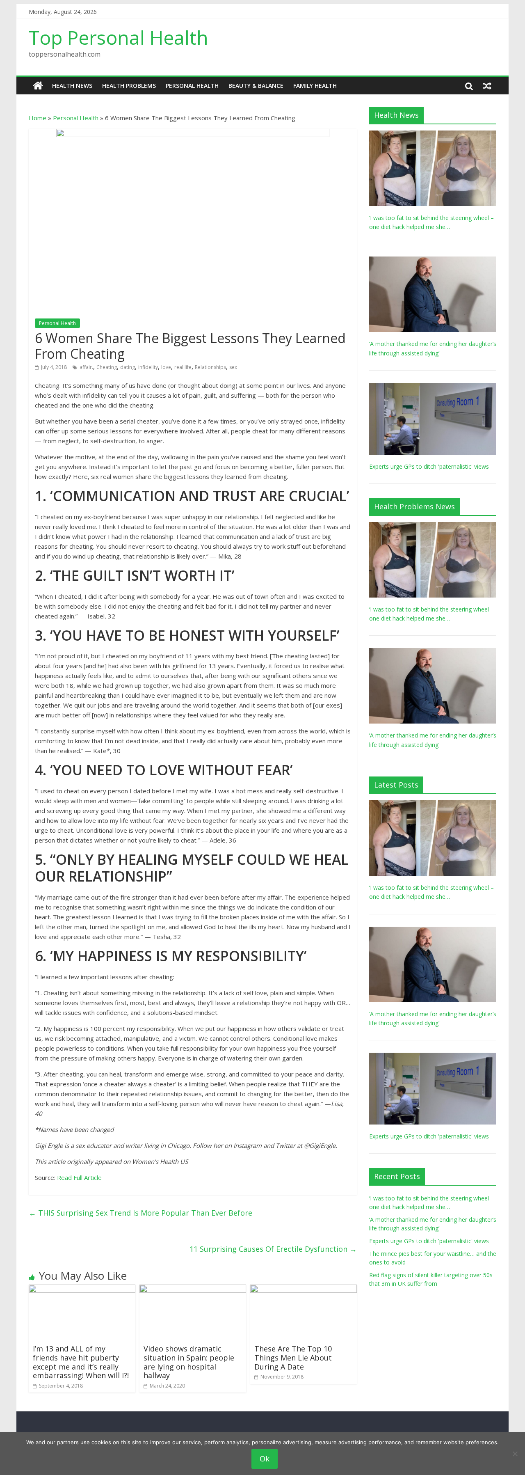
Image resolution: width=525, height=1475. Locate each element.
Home (37, 118)
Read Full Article (79, 1177)
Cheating (106, 367)
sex (233, 367)
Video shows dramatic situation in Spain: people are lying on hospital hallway (189, 1362)
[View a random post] (487, 85)
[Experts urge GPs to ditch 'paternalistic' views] (432, 387)
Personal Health (192, 85)
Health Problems (129, 85)
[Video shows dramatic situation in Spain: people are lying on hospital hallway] (192, 1289)
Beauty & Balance (255, 85)
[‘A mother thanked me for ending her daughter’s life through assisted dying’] (432, 261)
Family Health (315, 85)
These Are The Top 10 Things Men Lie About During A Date (293, 1357)
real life (183, 367)
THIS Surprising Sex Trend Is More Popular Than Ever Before (140, 1213)
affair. (86, 367)
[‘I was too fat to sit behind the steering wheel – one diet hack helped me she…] (432, 135)
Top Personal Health (118, 37)
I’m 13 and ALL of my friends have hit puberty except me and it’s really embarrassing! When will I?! (81, 1362)
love (166, 367)
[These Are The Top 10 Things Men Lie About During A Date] (303, 1289)
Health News (72, 85)
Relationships (210, 367)
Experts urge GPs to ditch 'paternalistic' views (429, 466)
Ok (264, 1459)
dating (127, 367)
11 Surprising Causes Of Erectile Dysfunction (273, 1249)
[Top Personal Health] (38, 85)
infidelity (148, 367)
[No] (515, 1454)
